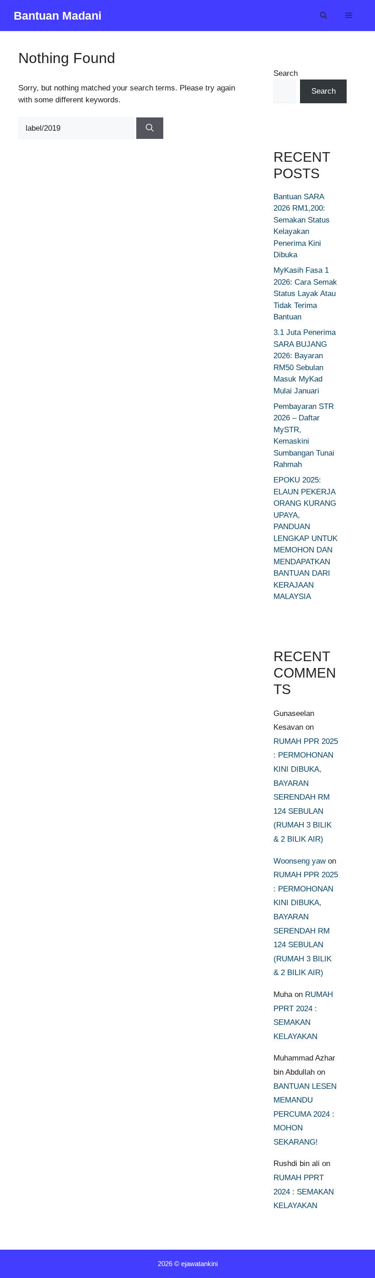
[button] (323, 15)
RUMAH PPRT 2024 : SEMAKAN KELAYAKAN (303, 1191)
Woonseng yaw (299, 861)
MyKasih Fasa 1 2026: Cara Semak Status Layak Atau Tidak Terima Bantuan (305, 293)
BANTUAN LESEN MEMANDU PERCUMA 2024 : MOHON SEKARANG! (305, 1114)
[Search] (149, 128)
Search (285, 73)
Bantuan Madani (58, 15)
